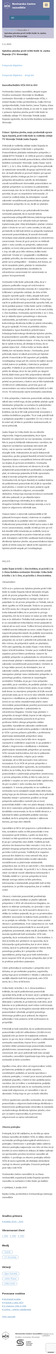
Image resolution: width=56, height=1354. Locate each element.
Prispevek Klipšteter (12, 65)
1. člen (5, 1236)
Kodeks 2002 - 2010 (13, 1221)
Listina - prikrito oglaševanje (17, 1309)
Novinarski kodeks (12, 1299)
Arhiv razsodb (8, 1316)
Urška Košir (9, 1283)
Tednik (7, 1252)
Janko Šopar (10, 1278)
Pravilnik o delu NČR (13, 1302)
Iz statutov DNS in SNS (15, 1306)
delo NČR (9, 30)
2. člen (13, 1236)
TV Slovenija (10, 1257)
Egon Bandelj (10, 1273)
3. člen (21, 1236)
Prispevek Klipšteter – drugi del (18, 75)
